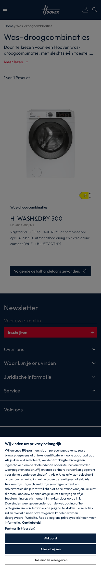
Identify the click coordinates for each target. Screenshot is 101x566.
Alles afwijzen (50, 549)
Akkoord (50, 538)
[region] (50, 501)
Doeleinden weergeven (50, 560)
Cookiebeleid (31, 522)
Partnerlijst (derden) (20, 528)
